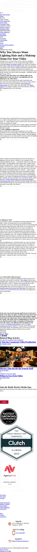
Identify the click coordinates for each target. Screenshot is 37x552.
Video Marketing (5, 32)
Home (2, 16)
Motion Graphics (5, 27)
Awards (2, 498)
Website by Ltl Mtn (5, 551)
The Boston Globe (5, 181)
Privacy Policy (4, 549)
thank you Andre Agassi (13, 64)
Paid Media (3, 35)
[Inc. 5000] (18, 416)
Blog (1, 48)
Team (1, 43)
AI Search (3, 34)
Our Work (3, 38)
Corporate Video (4, 24)
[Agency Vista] (18, 474)
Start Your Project (5, 14)
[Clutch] (18, 443)
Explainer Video (4, 29)
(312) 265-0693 (20, 533)
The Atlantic (24, 280)
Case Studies (3, 40)
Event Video (3, 22)
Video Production (5, 21)
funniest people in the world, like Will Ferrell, (13, 288)
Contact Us (3, 516)
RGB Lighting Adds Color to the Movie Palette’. (20, 179)
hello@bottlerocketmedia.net (20, 541)
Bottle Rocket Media (14, 324)
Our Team (3, 496)
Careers (2, 46)
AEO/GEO (3, 509)
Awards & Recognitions (7, 45)
